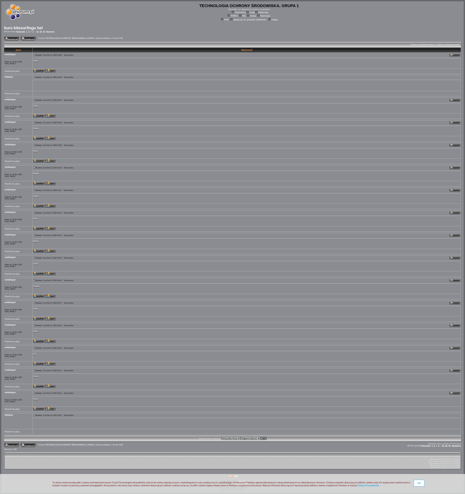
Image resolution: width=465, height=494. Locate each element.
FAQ (244, 16)
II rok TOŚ (118, 38)
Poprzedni (20, 32)
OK (419, 483)
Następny (50, 32)
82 (41, 32)
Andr (35, 263)
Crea (35, 376)
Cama (36, 286)
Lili (34, 354)
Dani (35, 309)
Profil (226, 20)
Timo (35, 106)
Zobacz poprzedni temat (422, 44)
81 (38, 32)
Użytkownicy (240, 12)
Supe (36, 196)
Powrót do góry (12, 71)
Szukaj (253, 16)
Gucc (35, 399)
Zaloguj (274, 20)
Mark (35, 241)
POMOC (234, 16)
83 (44, 32)
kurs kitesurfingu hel (23, 28)
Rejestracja (263, 12)
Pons (35, 128)
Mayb (36, 173)
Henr (35, 61)
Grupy (252, 12)
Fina (35, 218)
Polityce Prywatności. (368, 485)
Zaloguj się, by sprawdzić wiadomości (249, 20)
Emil (35, 151)
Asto (35, 331)
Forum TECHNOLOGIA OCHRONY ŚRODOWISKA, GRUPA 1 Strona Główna (74, 38)
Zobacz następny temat (448, 44)
